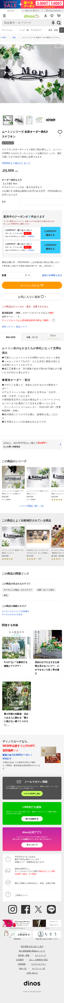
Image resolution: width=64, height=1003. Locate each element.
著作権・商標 (23, 955)
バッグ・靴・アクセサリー (30, 30)
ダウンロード (32, 845)
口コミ (55, 337)
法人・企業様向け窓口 (38, 960)
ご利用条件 (30, 236)
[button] (2, 73)
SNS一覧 (22, 968)
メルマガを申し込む (32, 793)
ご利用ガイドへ (21, 895)
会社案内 (20, 960)
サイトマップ (40, 955)
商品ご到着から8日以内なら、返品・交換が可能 (35, 883)
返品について (21, 327)
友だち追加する (32, 819)
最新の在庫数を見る (52, 275)
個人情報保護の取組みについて (32, 951)
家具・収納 (53, 30)
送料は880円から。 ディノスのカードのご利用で (35, 871)
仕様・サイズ (32, 337)
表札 (14, 37)
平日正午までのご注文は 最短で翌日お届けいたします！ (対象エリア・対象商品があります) (29, 859)
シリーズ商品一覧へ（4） (32, 506)
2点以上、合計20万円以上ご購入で (25, 445)
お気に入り (52, 15)
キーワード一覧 (38, 968)
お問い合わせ (32, 973)
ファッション (7, 30)
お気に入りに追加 (29, 296)
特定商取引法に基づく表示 (32, 946)
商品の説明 (10, 337)
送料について (7, 327)
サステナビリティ (38, 964)
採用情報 (22, 964)
